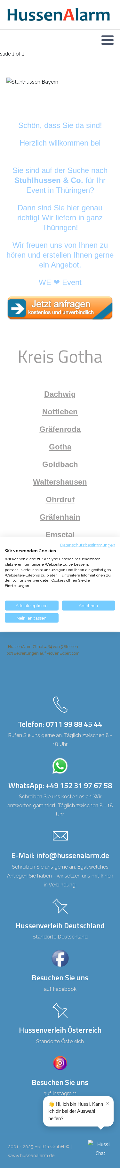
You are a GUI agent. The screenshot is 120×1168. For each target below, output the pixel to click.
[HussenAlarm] (60, 308)
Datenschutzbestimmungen (87, 544)
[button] (107, 40)
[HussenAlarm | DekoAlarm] (58, 14)
